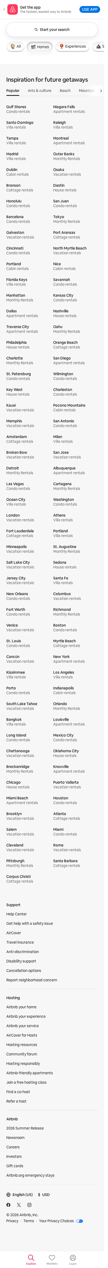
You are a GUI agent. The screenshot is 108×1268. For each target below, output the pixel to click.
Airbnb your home (21, 1007)
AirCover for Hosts (21, 1035)
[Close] (4, 9)
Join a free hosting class (26, 1082)
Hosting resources (21, 1044)
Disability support (21, 961)
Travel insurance (20, 942)
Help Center (16, 914)
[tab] (15, 46)
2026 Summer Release (25, 1128)
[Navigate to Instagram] (29, 1205)
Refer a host (16, 1101)
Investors (14, 1156)
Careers (13, 1147)
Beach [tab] (65, 90)
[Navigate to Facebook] (8, 1205)
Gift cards (14, 1166)
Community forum (21, 1054)
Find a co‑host (18, 1091)
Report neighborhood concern (31, 980)
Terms (28, 1221)
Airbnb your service (22, 1025)
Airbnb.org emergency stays (30, 1175)
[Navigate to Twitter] (19, 1205)
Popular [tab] (12, 90)
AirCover (13, 933)
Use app (90, 9)
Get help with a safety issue (29, 923)
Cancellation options (23, 970)
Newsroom (15, 1137)
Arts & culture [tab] (39, 90)
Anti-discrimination (22, 951)
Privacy (12, 1221)
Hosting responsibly (23, 1063)
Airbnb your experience (26, 1016)
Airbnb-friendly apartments (29, 1073)
